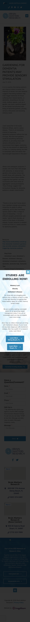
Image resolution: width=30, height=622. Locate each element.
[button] (28, 272)
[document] (15, 311)
